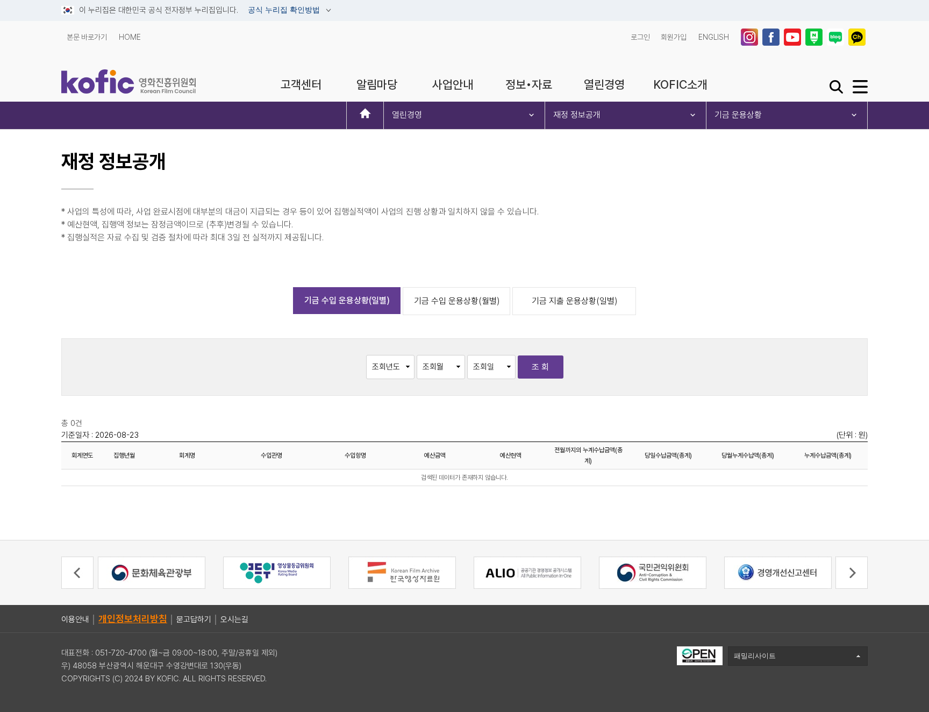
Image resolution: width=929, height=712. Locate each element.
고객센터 (301, 84)
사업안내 (452, 84)
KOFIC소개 (680, 84)
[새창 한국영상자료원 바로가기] (402, 571)
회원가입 (674, 37)
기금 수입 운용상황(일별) (347, 300)
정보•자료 (528, 84)
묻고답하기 (193, 619)
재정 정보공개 (577, 115)
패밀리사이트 (755, 656)
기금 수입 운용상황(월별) (456, 301)
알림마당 (376, 84)
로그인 (640, 37)
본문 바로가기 (87, 37)
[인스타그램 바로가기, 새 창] (750, 37)
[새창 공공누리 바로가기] (700, 655)
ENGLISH (713, 37)
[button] (77, 573)
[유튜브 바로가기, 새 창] (793, 37)
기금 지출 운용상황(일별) (574, 301)
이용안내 (75, 619)
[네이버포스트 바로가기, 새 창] (815, 37)
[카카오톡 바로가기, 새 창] (858, 37)
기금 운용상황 (738, 115)
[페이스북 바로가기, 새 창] (772, 37)
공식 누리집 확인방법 (285, 10)
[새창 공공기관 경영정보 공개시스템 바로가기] (527, 571)
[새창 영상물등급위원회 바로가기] (277, 571)
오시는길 (234, 619)
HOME (130, 37)
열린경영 (407, 115)
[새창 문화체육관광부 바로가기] (151, 571)
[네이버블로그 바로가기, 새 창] (836, 37)
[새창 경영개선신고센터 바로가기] (778, 571)
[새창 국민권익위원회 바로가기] (652, 571)
